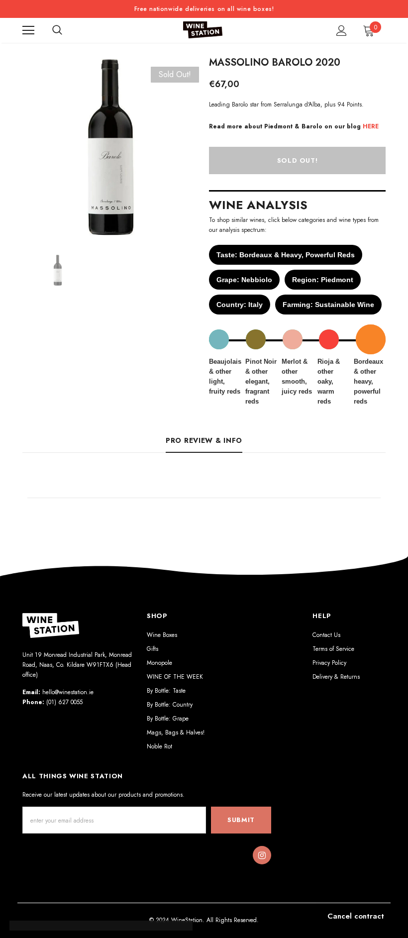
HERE (371, 126)
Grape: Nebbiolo (244, 280)
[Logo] (203, 30)
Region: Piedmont (322, 280)
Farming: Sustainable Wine (328, 305)
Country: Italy (239, 305)
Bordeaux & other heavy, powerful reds (368, 381)
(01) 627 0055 (64, 702)
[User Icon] (341, 30)
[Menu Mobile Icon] (28, 30)
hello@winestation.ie (68, 692)
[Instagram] (262, 855)
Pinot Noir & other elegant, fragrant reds (261, 381)
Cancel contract (355, 916)
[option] (110, 147)
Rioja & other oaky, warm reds (328, 381)
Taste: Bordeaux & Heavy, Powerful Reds (285, 255)
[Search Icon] (57, 30)
